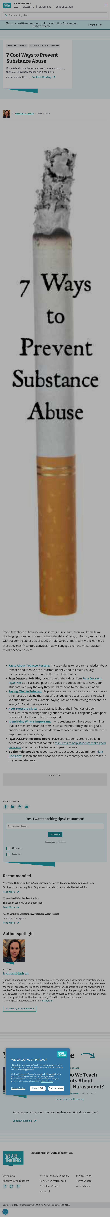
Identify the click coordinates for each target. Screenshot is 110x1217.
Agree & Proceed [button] (56, 1088)
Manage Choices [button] (18, 1088)
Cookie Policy (47, 1081)
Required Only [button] (38, 1088)
